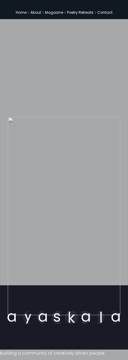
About (35, 12)
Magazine (54, 12)
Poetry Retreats (80, 12)
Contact (105, 12)
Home (21, 12)
